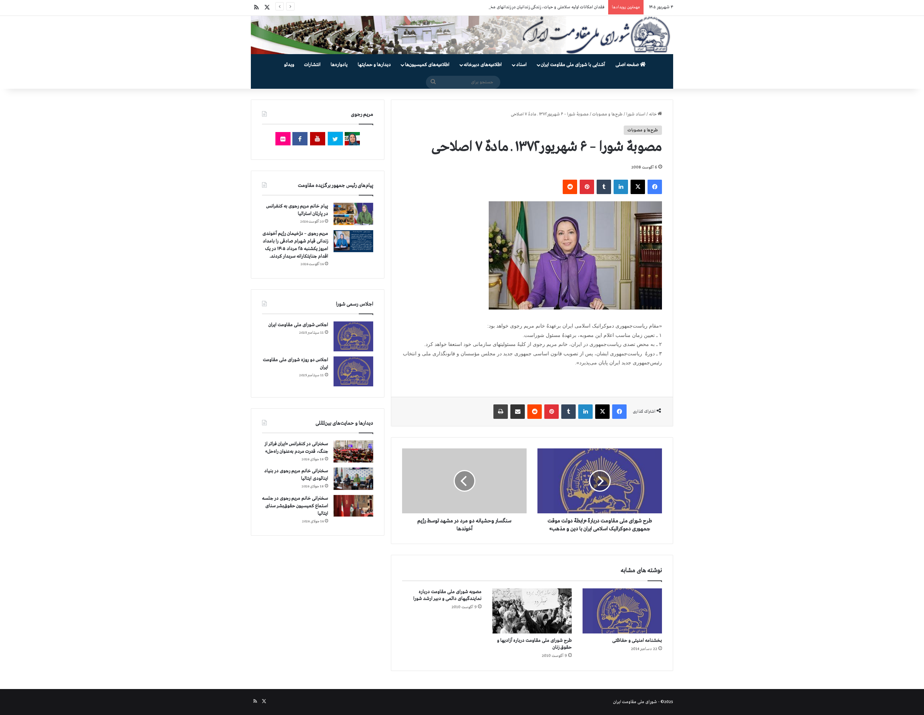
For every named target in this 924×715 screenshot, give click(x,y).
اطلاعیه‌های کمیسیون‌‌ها (427, 65)
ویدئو (289, 65)
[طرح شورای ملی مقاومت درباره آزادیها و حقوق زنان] (532, 610)
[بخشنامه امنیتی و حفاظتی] (622, 610)
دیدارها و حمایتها (374, 65)
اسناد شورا (635, 114)
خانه (653, 114)
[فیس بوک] (655, 187)
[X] (638, 187)
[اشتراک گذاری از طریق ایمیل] (517, 411)
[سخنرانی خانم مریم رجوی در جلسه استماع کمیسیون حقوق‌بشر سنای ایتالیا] (353, 506)
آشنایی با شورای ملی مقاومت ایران (573, 65)
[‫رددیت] (570, 187)
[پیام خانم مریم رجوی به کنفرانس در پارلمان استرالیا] (353, 214)
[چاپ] (500, 411)
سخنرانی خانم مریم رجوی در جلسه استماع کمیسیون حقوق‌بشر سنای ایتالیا (295, 506)
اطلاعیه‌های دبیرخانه (483, 65)
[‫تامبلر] (604, 187)
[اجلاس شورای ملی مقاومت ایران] (353, 336)
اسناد (521, 65)
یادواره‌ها (339, 65)
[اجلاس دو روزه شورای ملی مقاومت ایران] (353, 371)
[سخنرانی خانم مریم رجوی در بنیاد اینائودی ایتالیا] (353, 479)
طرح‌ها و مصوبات (607, 114)
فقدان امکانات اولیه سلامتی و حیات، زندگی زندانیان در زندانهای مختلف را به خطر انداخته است (524, 7)
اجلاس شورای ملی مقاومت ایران (298, 325)
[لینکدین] (621, 187)
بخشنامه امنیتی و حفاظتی (637, 640)
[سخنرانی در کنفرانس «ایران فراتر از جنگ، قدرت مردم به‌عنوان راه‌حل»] (353, 451)
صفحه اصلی (627, 65)
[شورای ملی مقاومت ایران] (462, 35)
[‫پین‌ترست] (587, 187)
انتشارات (312, 65)
